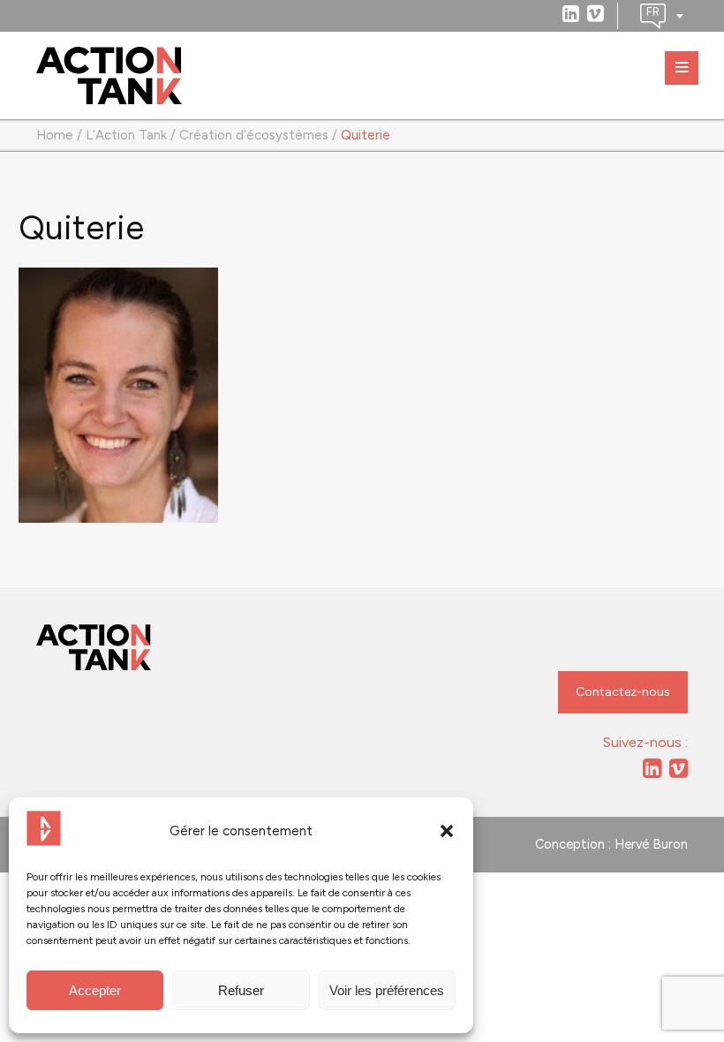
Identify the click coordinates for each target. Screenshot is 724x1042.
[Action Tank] (109, 76)
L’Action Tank (126, 135)
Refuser (241, 990)
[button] (447, 831)
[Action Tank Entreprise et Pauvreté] (93, 647)
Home (54, 135)
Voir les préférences (386, 990)
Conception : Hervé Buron (611, 844)
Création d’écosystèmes (253, 135)
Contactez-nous (623, 691)
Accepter (95, 990)
